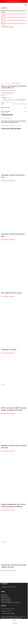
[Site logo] (6, 4)
